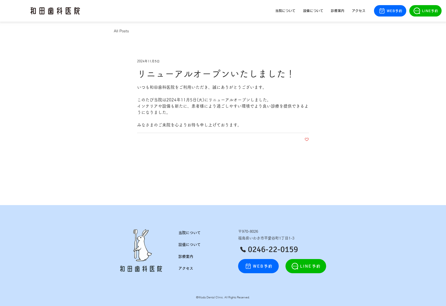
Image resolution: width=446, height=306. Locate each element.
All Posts (121, 31)
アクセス (185, 268)
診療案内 (185, 256)
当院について (189, 233)
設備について (189, 244)
